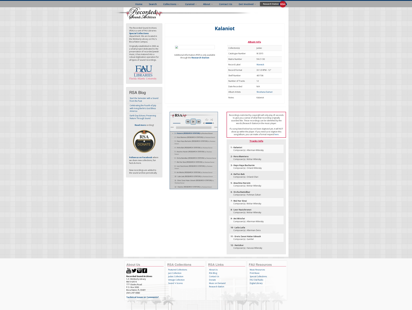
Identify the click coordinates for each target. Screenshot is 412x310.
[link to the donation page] (144, 141)
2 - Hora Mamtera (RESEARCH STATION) (195, 137)
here (276, 134)
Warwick (260, 64)
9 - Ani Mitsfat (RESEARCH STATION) (193, 172)
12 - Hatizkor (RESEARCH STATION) (193, 187)
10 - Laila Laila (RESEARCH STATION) (194, 176)
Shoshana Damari (265, 92)
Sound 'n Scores (175, 283)
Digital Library (256, 283)
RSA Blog (213, 273)
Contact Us (225, 4)
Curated (190, 4)
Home (138, 4)
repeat (207, 119)
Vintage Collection (176, 279)
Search (153, 4)
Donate (212, 279)
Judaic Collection (175, 276)
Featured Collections (177, 269)
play (193, 121)
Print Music (255, 273)
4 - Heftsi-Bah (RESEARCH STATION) (193, 147)
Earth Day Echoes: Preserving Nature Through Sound (143, 117)
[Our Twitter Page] (134, 270)
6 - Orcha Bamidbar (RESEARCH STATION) (195, 158)
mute (204, 123)
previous (188, 121)
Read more (140, 125)
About (207, 4)
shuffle (212, 119)
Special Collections (258, 276)
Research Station (271, 4)
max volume (213, 123)
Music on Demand (217, 283)
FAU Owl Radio (256, 279)
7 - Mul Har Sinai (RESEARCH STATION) (194, 162)
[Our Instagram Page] (139, 270)
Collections (170, 4)
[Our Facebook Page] (144, 270)
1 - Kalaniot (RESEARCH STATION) (194, 133)
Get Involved (246, 4)
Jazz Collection (174, 273)
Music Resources (257, 269)
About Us (213, 269)
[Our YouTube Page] (128, 270)
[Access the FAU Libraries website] (143, 71)
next (199, 121)
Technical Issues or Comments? (142, 297)
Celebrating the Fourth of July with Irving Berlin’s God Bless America (143, 108)
